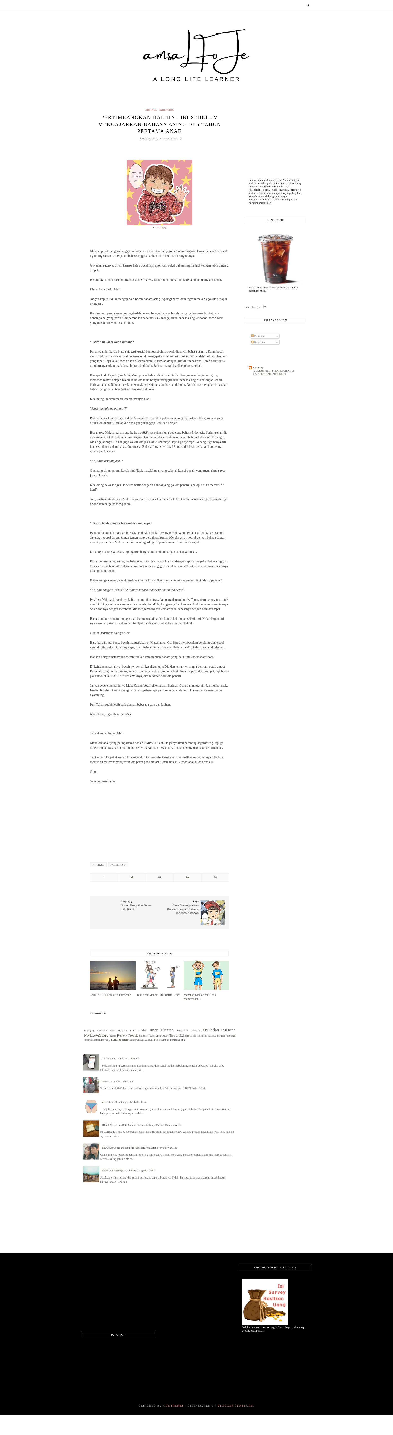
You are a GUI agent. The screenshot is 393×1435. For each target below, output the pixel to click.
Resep (113, 1036)
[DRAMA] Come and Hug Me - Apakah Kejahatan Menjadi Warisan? (139, 1147)
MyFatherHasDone (218, 1030)
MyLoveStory (96, 1035)
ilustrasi (221, 1036)
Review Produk (127, 1035)
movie (104, 1039)
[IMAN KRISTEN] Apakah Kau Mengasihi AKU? (128, 1170)
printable (147, 1040)
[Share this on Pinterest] (160, 877)
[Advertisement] (159, 826)
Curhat (142, 1030)
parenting (166, 110)
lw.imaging (161, 227)
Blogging (89, 1030)
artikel (151, 110)
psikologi (155, 1040)
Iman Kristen (162, 1030)
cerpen (188, 1036)
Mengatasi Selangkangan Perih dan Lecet (124, 1101)
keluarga (230, 1035)
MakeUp (195, 1030)
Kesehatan (182, 1030)
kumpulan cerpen (92, 1040)
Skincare (144, 1035)
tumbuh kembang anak (173, 1039)
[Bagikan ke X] (132, 877)
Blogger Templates (236, 1405)
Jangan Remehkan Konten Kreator (120, 1058)
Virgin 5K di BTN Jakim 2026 (117, 1081)
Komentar (259, 342)
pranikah (138, 1040)
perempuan (128, 1039)
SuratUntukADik (159, 1035)
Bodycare (102, 1030)
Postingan (259, 335)
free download (200, 1036)
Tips (172, 1035)
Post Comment (170, 138)
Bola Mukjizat (119, 1030)
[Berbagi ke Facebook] (104, 877)
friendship (212, 1036)
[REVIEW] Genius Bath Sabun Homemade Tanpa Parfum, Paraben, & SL (141, 1124)
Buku (133, 1030)
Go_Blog (258, 367)
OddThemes (173, 1405)
